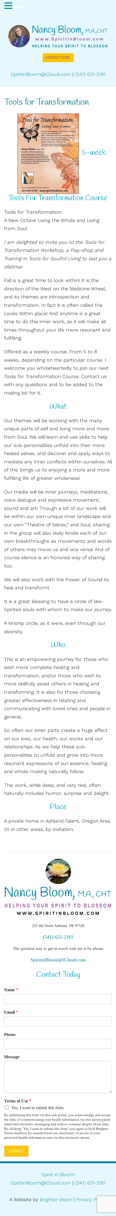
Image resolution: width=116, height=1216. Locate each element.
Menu (20, 7)
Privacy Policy (91, 1199)
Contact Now (57, 57)
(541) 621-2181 (90, 74)
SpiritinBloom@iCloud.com (41, 74)
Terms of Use (17, 1101)
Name (11, 990)
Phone (10, 1034)
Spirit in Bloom (58, 1174)
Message (11, 1057)
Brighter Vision (56, 1199)
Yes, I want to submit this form (37, 1107)
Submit (16, 1151)
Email (11, 1012)
